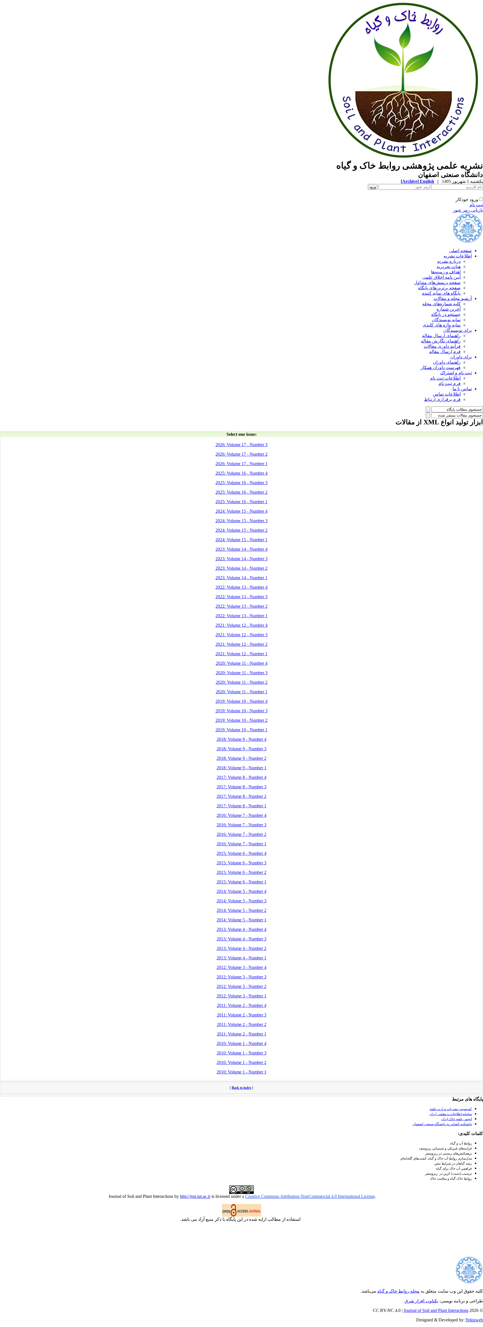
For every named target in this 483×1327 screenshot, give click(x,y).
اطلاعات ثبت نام (445, 378)
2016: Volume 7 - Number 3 (241, 824)
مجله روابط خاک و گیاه (398, 1291)
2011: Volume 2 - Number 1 (241, 1034)
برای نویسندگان (457, 330)
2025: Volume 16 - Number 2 (241, 492)
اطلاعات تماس (447, 394)
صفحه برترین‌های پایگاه (439, 287)
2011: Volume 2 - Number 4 (241, 1005)
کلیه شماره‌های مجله (441, 303)
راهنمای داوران (447, 362)
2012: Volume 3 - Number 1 (241, 996)
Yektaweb (474, 1319)
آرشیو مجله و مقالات (453, 298)
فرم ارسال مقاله (445, 351)
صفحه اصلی (460, 250)
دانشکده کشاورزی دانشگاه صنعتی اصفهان (442, 1124)
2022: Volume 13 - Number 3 (241, 596)
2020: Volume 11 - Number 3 (241, 672)
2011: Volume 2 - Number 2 (241, 1024)
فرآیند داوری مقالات (442, 346)
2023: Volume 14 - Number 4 (241, 549)
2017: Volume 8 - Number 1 (241, 805)
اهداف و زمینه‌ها (446, 271)
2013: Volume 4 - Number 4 (241, 929)
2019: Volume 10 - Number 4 (241, 701)
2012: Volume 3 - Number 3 (241, 976)
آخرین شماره (449, 309)
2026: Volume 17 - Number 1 (241, 463)
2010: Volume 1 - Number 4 (241, 1043)
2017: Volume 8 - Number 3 (241, 786)
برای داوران (461, 356)
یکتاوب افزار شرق (421, 1300)
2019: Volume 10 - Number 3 (241, 710)
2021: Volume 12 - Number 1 (241, 653)
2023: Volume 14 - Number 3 (241, 558)
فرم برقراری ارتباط (442, 399)
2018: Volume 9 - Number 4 (241, 739)
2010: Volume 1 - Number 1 (241, 1072)
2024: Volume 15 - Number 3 (241, 520)
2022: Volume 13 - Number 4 (241, 587)
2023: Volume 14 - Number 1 (241, 577)
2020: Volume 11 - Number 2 (241, 682)
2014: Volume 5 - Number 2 (241, 910)
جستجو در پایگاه (446, 314)
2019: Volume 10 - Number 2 (241, 720)
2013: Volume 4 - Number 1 (241, 957)
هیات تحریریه (449, 266)
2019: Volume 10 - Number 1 (241, 729)
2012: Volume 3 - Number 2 (241, 986)
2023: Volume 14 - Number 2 (241, 568)
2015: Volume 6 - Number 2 (241, 872)
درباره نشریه (449, 261)
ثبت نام (476, 204)
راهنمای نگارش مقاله (441, 341)
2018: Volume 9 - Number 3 (241, 748)
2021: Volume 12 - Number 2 (241, 644)
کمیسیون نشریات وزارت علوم (451, 1109)
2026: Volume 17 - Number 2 (241, 454)
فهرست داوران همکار (441, 367)
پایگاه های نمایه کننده (441, 293)
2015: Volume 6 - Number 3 (241, 862)
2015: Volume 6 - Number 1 (241, 881)
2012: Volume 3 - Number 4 (241, 967)
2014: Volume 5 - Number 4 (241, 891)
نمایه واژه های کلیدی (442, 325)
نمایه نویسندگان (446, 319)
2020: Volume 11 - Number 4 (241, 663)
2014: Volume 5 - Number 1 (241, 919)
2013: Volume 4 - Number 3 (241, 938)
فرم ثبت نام (450, 383)
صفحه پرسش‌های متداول (437, 282)
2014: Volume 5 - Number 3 (241, 900)
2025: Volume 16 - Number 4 (241, 473)
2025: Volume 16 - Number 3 (241, 482)
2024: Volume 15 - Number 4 (241, 511)
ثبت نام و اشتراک (456, 372)
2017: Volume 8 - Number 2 (241, 796)
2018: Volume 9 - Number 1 (241, 767)
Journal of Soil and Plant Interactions (436, 1310)
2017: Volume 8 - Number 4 (241, 777)
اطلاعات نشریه (458, 256)
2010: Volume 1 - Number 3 (241, 1053)
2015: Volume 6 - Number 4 (241, 853)
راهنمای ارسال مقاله (441, 335)
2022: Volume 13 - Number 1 (241, 615)
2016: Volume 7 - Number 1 (241, 843)
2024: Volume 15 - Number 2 (241, 530)
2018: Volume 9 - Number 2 (241, 758)
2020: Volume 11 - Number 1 (241, 691)
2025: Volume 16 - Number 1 (241, 501)
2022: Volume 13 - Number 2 (241, 606)
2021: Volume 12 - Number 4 (241, 625)
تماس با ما (462, 388)
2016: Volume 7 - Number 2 (241, 834)
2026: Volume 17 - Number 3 (241, 444)
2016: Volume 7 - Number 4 (241, 815)
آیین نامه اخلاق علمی (441, 277)
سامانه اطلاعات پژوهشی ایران (450, 1114)
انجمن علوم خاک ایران (456, 1119)
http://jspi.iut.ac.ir (195, 1196)
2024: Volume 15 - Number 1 (241, 539)
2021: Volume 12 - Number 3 (241, 634)
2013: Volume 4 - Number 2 (241, 948)
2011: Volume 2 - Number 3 (241, 1015)
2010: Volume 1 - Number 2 (241, 1062)
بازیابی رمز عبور (468, 210)
